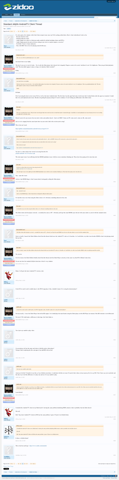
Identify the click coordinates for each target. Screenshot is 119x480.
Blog (11, 14)
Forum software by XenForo (14, 478)
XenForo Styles (39, 478)
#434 (115, 339)
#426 (115, 181)
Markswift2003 (8, 66)
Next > (34, 31)
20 (18, 31)
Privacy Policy (114, 478)
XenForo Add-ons (30, 478)
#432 (115, 298)
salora (5, 359)
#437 (115, 394)
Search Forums (6, 16)
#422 (115, 73)
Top (113, 475)
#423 (115, 101)
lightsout (6, 436)
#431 (115, 280)
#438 (115, 419)
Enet (5, 46)
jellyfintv (9, 28)
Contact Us (103, 475)
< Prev (11, 31)
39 (31, 31)
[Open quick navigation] (114, 20)
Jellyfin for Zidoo (12, 26)
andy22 (22, 26)
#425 (115, 159)
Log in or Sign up (111, 1)
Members (23, 14)
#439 (115, 440)
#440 (115, 455)
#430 (115, 263)
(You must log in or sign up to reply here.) (107, 463)
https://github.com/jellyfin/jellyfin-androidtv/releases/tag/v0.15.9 (32, 128)
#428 (115, 215)
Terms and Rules (106, 478)
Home (6, 14)
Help (108, 475)
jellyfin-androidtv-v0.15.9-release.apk (25, 153)
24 (26, 31)
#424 (115, 131)
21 (20, 31)
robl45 (5, 300)
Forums (16, 14)
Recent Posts (14, 16)
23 (24, 31)
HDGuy (6, 282)
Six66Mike (6, 456)
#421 (115, 49)
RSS (115, 476)
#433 (115, 319)
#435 (115, 357)
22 (22, 31)
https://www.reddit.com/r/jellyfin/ (38, 446)
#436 (115, 377)
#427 (115, 200)
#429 (115, 240)
